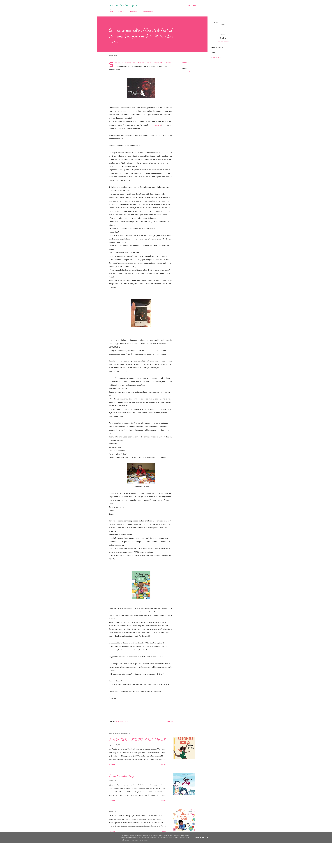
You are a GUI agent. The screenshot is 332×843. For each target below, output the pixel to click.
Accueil (111, 11)
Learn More (199, 838)
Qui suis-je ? (121, 11)
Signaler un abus (215, 57)
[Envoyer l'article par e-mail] (131, 721)
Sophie (223, 38)
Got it (209, 838)
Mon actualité (133, 11)
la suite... (163, 764)
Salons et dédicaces (187, 72)
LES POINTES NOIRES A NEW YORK (137, 739)
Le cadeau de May (121, 775)
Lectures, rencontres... (148, 11)
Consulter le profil (223, 42)
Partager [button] (185, 62)
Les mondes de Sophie (123, 5)
